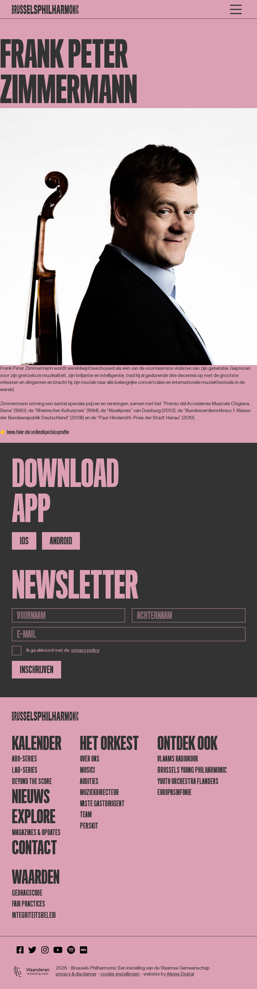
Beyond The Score (32, 781)
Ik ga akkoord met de (63, 650)
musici (87, 770)
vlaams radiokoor (177, 759)
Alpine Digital (180, 974)
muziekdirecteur (99, 792)
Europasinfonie (174, 792)
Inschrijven (36, 669)
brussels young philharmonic (192, 770)
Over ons (89, 759)
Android (61, 541)
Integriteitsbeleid (34, 915)
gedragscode (27, 893)
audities (89, 781)
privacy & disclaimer (76, 974)
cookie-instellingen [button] (120, 974)
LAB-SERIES (24, 770)
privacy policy (85, 651)
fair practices (28, 904)
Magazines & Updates (36, 832)
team (86, 814)
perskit (89, 826)
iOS (24, 541)
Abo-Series (24, 759)
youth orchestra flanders (187, 781)
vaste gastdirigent (102, 803)
